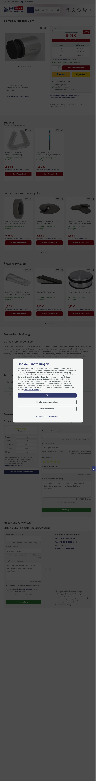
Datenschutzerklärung (32, 390)
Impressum (41, 416)
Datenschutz (54, 416)
